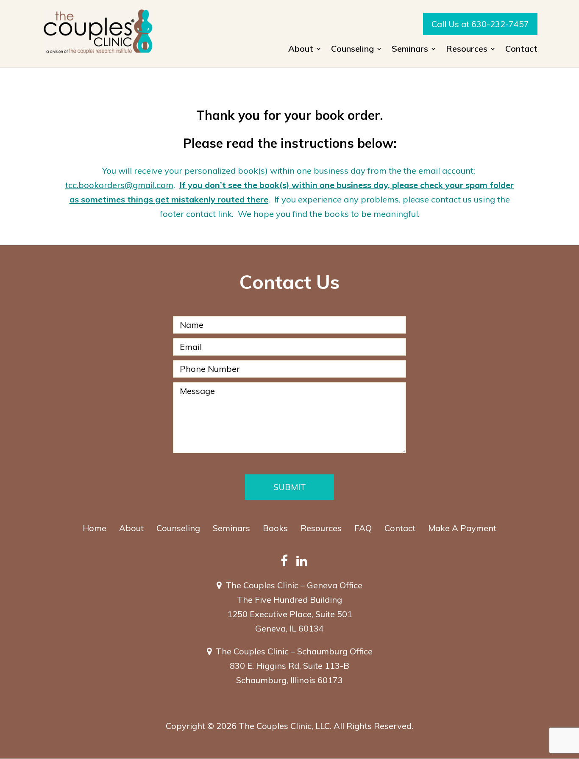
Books (275, 528)
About (131, 528)
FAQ (363, 528)
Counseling (178, 528)
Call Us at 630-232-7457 (480, 24)
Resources (321, 528)
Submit (289, 487)
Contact (521, 50)
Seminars (231, 528)
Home (94, 528)
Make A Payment (462, 528)
